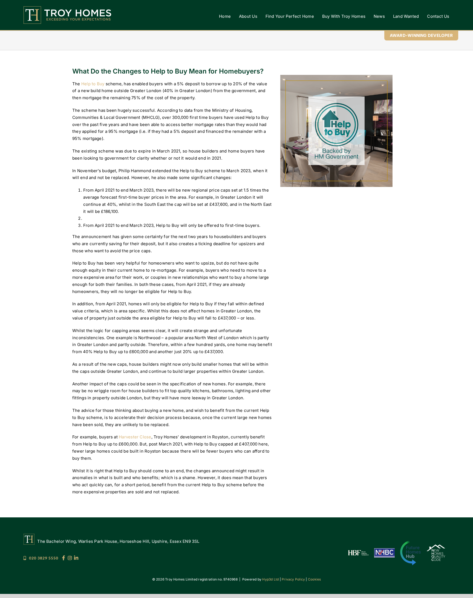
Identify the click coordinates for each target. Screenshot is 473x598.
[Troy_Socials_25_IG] (69, 557)
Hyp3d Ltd (270, 579)
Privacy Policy (293, 579)
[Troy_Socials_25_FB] (63, 557)
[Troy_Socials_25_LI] (76, 557)
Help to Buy (93, 83)
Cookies (314, 579)
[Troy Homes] (67, 8)
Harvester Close (135, 436)
